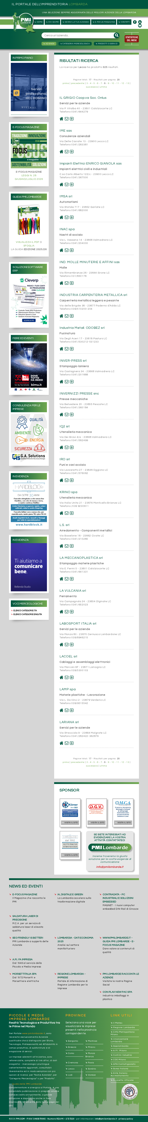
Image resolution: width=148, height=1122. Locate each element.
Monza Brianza (90, 1055)
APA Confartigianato (123, 1064)
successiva (92, 87)
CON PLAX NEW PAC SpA (117, 992)
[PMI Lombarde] (24, 23)
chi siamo (52, 22)
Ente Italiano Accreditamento (120, 1074)
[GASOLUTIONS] (29, 438)
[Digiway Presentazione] (29, 87)
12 (122, 83)
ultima (103, 87)
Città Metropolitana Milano (123, 1033)
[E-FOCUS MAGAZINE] (29, 150)
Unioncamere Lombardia (119, 1040)
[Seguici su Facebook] (135, 22)
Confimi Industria (121, 1055)
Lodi (69, 1074)
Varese (90, 1074)
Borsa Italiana (120, 1068)
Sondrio (90, 1068)
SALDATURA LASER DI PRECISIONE (25, 918)
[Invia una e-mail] (66, 118)
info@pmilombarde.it (109, 867)
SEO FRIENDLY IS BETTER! (27, 938)
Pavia (89, 1062)
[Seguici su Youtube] (140, 25)
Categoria (75, 43)
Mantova (91, 1041)
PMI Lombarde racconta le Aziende (121, 976)
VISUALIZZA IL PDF (27, 242)
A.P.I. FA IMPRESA (22, 959)
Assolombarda (120, 1046)
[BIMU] (29, 367)
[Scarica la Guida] (28, 220)
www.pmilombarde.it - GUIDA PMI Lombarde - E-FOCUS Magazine (118, 941)
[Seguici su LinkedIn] (140, 22)
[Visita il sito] (61, 118)
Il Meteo (116, 1022)
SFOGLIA (28, 245)
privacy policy (126, 1119)
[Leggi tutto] (71, 118)
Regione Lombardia (123, 1027)
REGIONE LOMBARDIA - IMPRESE (72, 976)
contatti (124, 22)
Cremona (72, 1062)
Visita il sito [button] (70, 823)
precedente (77, 83)
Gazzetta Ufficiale (122, 1080)
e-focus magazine (103, 22)
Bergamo (72, 1041)
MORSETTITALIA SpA (24, 974)
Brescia (71, 1047)
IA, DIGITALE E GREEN (70, 894)
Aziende (49, 43)
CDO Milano (118, 1059)
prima (66, 83)
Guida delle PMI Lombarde (27, 1084)
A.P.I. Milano (119, 1050)
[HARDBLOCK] (29, 504)
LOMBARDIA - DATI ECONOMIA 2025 (75, 940)
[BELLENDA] (29, 567)
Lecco (70, 1068)
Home (38, 22)
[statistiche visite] (132, 39)
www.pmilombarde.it (33, 1033)
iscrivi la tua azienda (75, 22)
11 (117, 83)
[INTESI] (29, 300)
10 (113, 83)
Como (70, 1053)
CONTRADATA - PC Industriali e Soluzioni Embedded (118, 898)
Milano (90, 1047)
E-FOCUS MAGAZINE (24, 894)
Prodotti (106, 43)
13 (127, 83)
